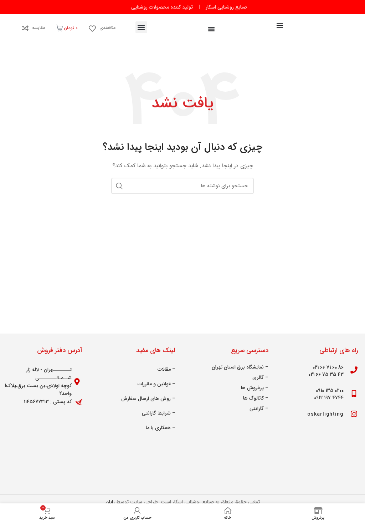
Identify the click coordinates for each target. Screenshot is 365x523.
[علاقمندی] (92, 28)
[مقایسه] (25, 28)
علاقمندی (107, 27)
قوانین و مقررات (154, 384)
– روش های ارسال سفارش (148, 398)
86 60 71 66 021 (328, 367)
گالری (258, 377)
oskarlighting (325, 414)
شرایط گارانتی (156, 413)
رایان (110, 502)
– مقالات (166, 369)
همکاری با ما (158, 428)
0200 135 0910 (330, 391)
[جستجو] (119, 186)
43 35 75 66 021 (326, 375)
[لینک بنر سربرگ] (182, 7)
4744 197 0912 (329, 398)
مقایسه (38, 27)
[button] (141, 27)
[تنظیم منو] (279, 25)
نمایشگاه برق (250, 367)
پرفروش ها (252, 388)
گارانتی (257, 408)
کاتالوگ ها (253, 398)
